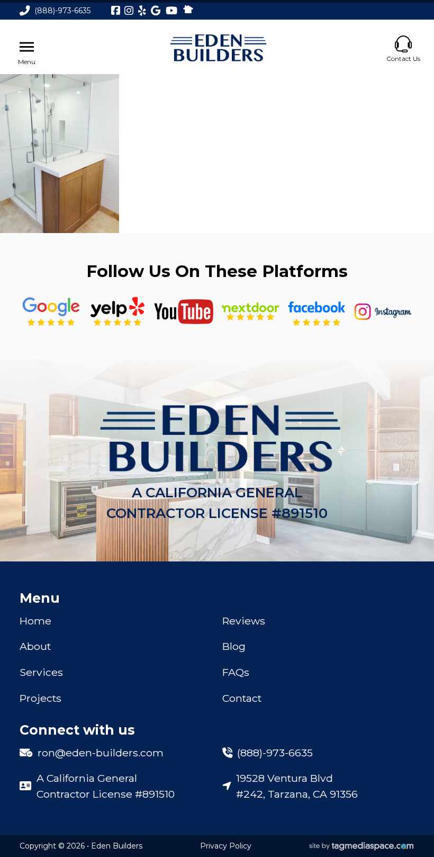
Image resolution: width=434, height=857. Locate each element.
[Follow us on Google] (51, 311)
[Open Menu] (27, 47)
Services (41, 672)
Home (35, 620)
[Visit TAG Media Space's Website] (361, 846)
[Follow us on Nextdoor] (183, 311)
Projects (40, 698)
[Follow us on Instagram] (383, 311)
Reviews (243, 620)
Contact (241, 698)
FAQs (235, 672)
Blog (234, 646)
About (35, 646)
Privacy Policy (225, 846)
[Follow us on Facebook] (316, 311)
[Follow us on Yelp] (117, 311)
